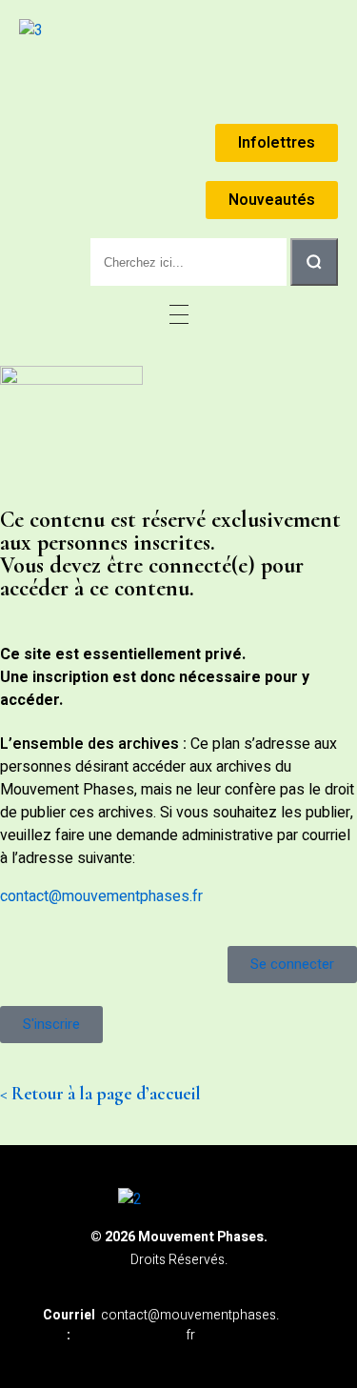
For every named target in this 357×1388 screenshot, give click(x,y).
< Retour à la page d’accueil (100, 1093)
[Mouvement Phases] (31, 30)
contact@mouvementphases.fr (101, 896)
